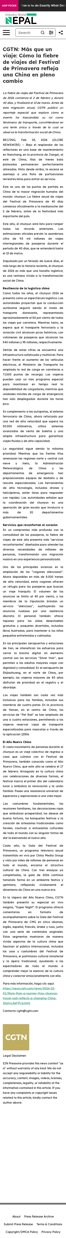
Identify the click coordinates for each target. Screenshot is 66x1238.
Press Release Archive (39, 1216)
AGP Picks (9, 5)
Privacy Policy (50, 1232)
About (16, 1216)
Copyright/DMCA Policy (22, 1232)
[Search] (42, 33)
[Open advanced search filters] (51, 33)
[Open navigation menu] (6, 32)
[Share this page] (60, 32)
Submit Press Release (18, 1224)
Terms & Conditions (49, 1224)
